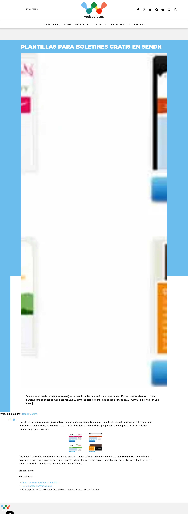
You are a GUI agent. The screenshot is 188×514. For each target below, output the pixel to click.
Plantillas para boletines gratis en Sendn (91, 46)
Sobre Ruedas (120, 24)
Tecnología (51, 24)
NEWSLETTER (31, 9)
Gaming (139, 24)
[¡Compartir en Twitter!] (14, 420)
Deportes (99, 24)
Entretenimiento (76, 24)
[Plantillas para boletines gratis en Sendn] (94, 220)
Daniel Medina (29, 414)
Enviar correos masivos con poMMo (40, 482)
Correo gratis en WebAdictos (37, 486)
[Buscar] (175, 9)
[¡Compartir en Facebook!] (10, 420)
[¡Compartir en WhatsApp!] (18, 420)
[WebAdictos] (94, 10)
